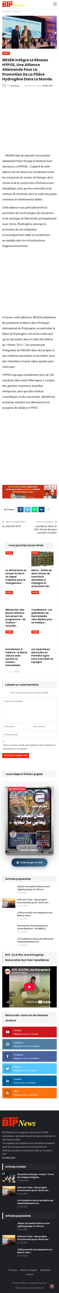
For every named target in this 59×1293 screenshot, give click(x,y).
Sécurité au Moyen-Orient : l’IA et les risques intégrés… (35, 1176)
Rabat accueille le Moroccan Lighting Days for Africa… (33, 888)
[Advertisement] (29, 122)
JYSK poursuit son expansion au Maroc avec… (34, 914)
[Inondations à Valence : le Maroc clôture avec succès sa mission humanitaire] (16, 638)
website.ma (39, 1288)
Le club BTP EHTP (11, 526)
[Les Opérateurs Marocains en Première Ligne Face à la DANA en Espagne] (42, 638)
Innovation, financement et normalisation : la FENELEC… (32, 927)
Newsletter (45, 1270)
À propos (13, 1270)
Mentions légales (29, 1270)
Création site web (22, 1288)
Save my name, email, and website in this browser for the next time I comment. (29, 747)
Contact (29, 1274)
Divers (6, 53)
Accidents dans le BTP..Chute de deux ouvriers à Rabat (46, 529)
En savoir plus (8, 1157)
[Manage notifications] (51, 1286)
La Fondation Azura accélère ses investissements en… (35, 940)
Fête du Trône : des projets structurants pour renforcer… (33, 901)
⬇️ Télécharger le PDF (29, 862)
